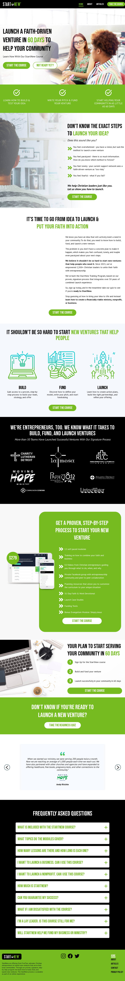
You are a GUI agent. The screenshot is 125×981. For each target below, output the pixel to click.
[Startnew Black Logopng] (11, 957)
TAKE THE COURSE (116, 4)
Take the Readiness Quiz (62, 725)
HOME (81, 4)
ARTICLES (100, 4)
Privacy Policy (117, 972)
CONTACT (114, 967)
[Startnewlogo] (12, 4)
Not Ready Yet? (45, 65)
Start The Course (16, 65)
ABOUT (89, 4)
